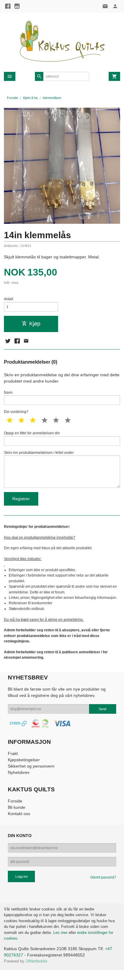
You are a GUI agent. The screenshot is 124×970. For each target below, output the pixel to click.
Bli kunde (16, 807)
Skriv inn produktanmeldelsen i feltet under (39, 453)
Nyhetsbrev (18, 772)
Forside (12, 98)
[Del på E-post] (26, 341)
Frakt (13, 753)
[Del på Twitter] (8, 341)
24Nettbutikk (37, 961)
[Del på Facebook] (17, 341)
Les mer (61, 932)
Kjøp (34, 324)
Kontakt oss (19, 813)
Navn (8, 392)
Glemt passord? (103, 877)
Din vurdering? (16, 412)
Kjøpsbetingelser (24, 759)
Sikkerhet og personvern (31, 766)
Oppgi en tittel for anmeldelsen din (32, 433)
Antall (8, 299)
